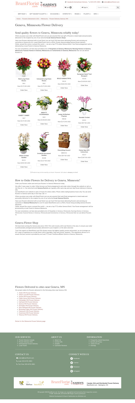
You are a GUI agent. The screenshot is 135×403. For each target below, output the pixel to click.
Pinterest (76, 367)
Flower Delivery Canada (26, 340)
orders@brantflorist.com (111, 2)
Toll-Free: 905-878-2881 (26, 364)
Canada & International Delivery (77, 2)
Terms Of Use (95, 344)
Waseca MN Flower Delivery (28, 315)
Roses (77, 14)
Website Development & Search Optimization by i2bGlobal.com (67, 396)
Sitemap (93, 346)
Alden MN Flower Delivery (27, 293)
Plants (87, 14)
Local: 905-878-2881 (25, 361)
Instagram (76, 371)
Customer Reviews (61, 346)
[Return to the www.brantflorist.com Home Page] (36, 4)
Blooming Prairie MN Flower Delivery (31, 309)
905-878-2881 (95, 2)
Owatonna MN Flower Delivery (29, 313)
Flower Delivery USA (26, 342)
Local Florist (23, 346)
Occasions (54, 14)
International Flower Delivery (28, 344)
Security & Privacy (96, 342)
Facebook (76, 358)
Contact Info (58, 342)
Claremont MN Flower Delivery (29, 311)
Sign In (85, 7)
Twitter (75, 363)
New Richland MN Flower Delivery (30, 308)
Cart (68, 7)
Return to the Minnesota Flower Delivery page (30, 321)
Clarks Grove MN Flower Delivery (30, 298)
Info (95, 14)
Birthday (22, 14)
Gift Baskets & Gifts (38, 14)
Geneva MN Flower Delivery (28, 304)
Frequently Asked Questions (99, 340)
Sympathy (67, 14)
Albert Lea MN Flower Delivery (29, 295)
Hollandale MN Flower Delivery (29, 300)
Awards (57, 344)
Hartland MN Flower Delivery (28, 302)
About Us (58, 340)
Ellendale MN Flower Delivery (29, 306)
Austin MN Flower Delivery (28, 297)
